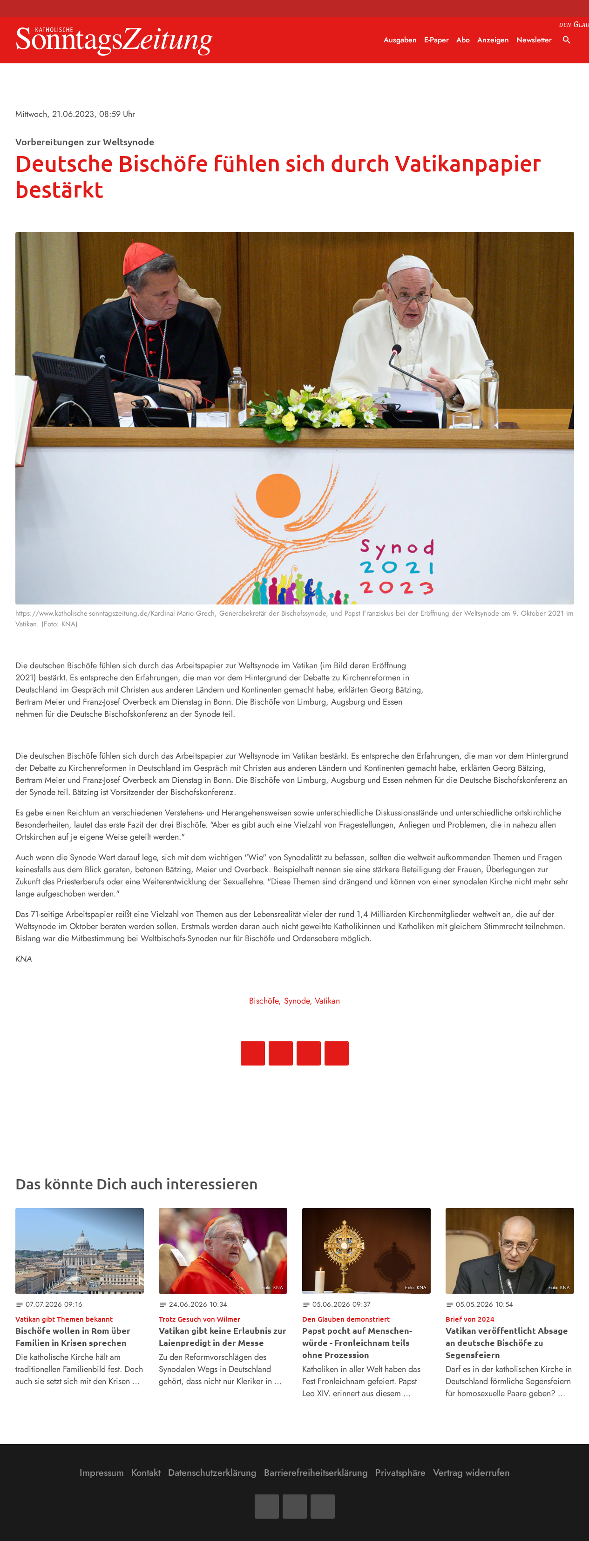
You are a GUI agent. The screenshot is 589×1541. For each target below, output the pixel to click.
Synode (297, 1001)
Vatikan (327, 1001)
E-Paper (436, 39)
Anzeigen (493, 39)
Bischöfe (263, 1001)
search (567, 40)
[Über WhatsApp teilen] (309, 1053)
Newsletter (534, 39)
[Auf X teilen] (281, 1053)
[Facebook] (267, 1506)
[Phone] (323, 1506)
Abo (463, 39)
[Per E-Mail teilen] (337, 1053)
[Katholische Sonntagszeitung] (114, 40)
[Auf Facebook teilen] (253, 1053)
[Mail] (295, 1506)
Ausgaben (400, 39)
